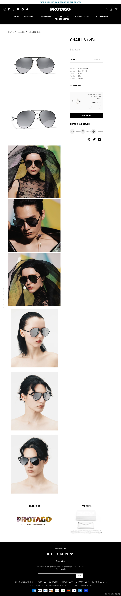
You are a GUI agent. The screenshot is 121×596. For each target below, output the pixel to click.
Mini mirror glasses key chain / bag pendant (94, 96)
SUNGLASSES (63, 16)
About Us (42, 582)
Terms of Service (99, 582)
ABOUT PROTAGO (62, 19)
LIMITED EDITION (101, 16)
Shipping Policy (82, 582)
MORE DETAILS (98, 59)
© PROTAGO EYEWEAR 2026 (25, 582)
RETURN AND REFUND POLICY (57, 585)
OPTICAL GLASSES (81, 16)
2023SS (21, 31)
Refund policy (87, 585)
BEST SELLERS (47, 16)
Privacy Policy (67, 582)
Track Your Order (35, 585)
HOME (16, 16)
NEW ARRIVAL (29, 16)
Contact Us (53, 582)
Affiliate (74, 585)
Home (11, 31)
